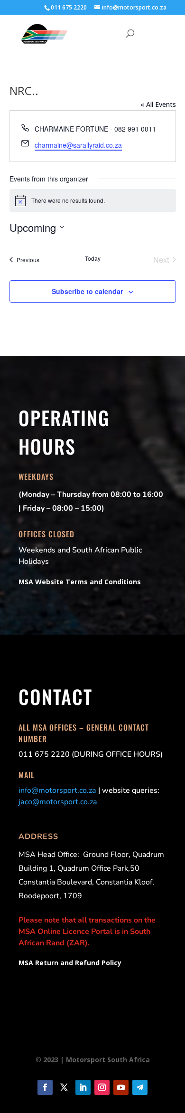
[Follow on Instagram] (102, 1087)
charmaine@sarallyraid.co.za (78, 145)
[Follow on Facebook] (45, 1087)
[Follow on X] (64, 1087)
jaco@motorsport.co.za (57, 802)
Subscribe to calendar (87, 291)
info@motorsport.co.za (57, 790)
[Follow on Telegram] (140, 1087)
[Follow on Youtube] (121, 1087)
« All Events (158, 104)
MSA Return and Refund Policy (69, 962)
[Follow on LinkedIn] (83, 1087)
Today (93, 258)
